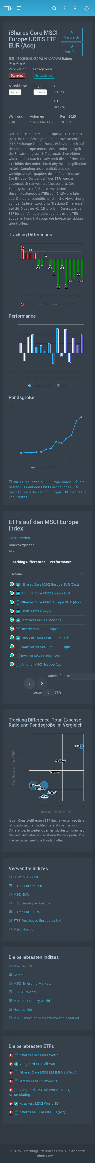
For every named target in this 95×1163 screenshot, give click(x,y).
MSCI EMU (21, 894)
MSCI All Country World (31, 1001)
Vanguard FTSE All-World (39, 1064)
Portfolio (72, 51)
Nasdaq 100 (22, 1009)
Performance (61, 562)
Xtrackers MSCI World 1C (38, 1081)
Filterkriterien (20, 538)
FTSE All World (24, 992)
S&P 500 (19, 974)
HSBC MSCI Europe (36, 611)
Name (17, 574)
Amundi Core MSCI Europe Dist (45, 593)
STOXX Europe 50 (26, 912)
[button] (54, 8)
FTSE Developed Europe (31, 903)
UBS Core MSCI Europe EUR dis (45, 637)
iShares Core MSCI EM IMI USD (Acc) (47, 1072)
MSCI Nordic (23, 929)
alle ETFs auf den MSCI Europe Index (42, 482)
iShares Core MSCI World (39, 1055)
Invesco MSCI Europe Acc (40, 655)
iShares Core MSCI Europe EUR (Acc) (51, 602)
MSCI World (22, 966)
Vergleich (71, 37)
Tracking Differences (28, 562)
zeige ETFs (47, 692)
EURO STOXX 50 (25, 877)
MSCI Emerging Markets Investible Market (46, 1018)
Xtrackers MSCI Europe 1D (41, 620)
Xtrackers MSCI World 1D (39, 1103)
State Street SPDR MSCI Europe (45, 646)
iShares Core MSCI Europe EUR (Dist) (50, 584)
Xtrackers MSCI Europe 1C (41, 629)
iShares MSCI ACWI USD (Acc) (42, 1112)
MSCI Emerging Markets (32, 983)
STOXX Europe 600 (27, 886)
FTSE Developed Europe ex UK (37, 920)
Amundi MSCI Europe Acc (41, 664)
